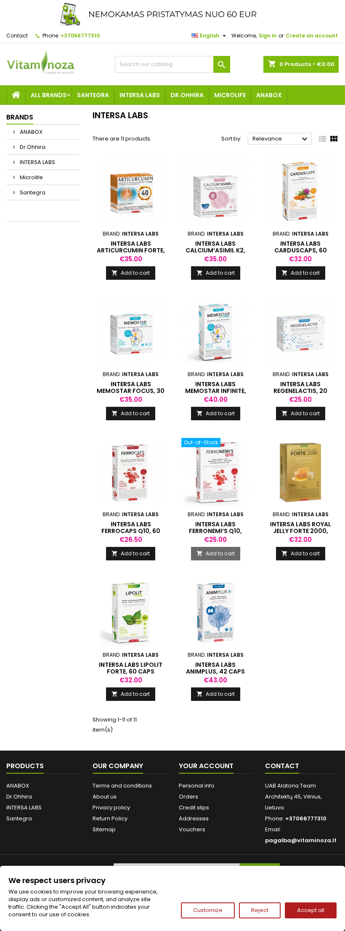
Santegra (93, 95)
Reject (259, 910)
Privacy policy (111, 808)
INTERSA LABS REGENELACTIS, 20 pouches (300, 391)
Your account (206, 766)
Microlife (230, 95)
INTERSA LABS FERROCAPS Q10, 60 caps (130, 531)
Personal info (197, 786)
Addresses (194, 818)
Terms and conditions (122, 786)
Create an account (312, 35)
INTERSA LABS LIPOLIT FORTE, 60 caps (130, 668)
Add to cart (130, 272)
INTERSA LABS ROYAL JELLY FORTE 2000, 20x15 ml (300, 531)
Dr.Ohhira (187, 95)
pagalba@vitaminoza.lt (301, 840)
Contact (17, 35)
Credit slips (194, 808)
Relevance (281, 139)
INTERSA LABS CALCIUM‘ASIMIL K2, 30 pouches (215, 250)
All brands (48, 95)
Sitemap (104, 829)
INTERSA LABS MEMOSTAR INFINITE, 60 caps (215, 391)
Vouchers (192, 829)
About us (105, 797)
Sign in (267, 35)
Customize (208, 910)
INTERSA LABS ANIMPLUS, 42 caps (215, 668)
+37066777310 (80, 35)
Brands (19, 117)
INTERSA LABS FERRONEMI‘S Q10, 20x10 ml (215, 531)
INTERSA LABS (139, 95)
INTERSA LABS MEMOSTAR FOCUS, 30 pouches (131, 391)
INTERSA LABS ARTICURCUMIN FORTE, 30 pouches (131, 250)
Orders (188, 797)
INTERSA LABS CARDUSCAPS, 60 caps (300, 250)
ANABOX (269, 95)
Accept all (310, 910)
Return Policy (110, 818)
